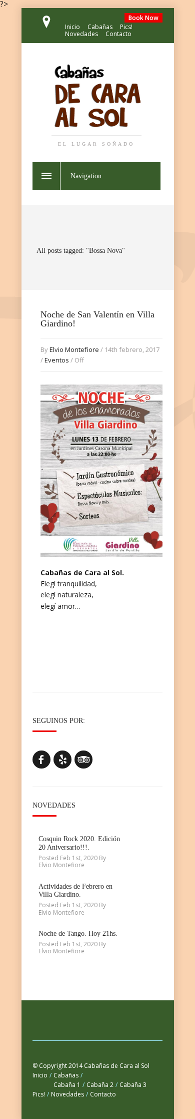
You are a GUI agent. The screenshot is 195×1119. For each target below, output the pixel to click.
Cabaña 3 (133, 1084)
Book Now (143, 18)
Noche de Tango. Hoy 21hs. (78, 933)
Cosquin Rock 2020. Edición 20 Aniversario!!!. (79, 843)
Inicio (72, 27)
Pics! (126, 27)
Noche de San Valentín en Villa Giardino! (97, 318)
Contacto (119, 34)
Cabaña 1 (67, 1084)
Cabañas (100, 27)
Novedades (81, 34)
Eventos (56, 359)
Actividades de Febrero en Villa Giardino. (75, 891)
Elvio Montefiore (74, 349)
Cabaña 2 (100, 1084)
